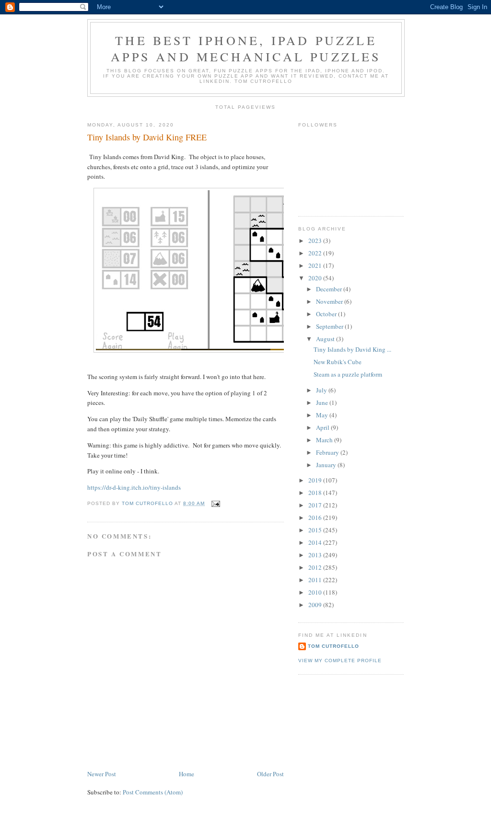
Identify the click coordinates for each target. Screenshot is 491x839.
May (322, 415)
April (323, 427)
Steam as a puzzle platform (348, 374)
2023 (315, 240)
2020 (315, 278)
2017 (315, 505)
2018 (315, 492)
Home (186, 774)
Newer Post (101, 774)
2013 (315, 555)
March (325, 440)
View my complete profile (340, 660)
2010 (315, 592)
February (328, 452)
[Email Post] (215, 503)
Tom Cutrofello (333, 646)
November (330, 301)
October (327, 314)
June (322, 402)
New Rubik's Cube (338, 361)
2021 (315, 265)
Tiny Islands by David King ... (352, 349)
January (327, 464)
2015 (315, 530)
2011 (315, 579)
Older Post (270, 774)
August (326, 338)
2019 (315, 480)
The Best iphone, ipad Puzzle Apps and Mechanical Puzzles (246, 48)
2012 (315, 567)
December (329, 289)
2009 (315, 604)
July (322, 390)
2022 (315, 253)
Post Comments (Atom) (153, 792)
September (330, 326)
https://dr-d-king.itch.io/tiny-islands (134, 487)
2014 (315, 542)
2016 (315, 517)
